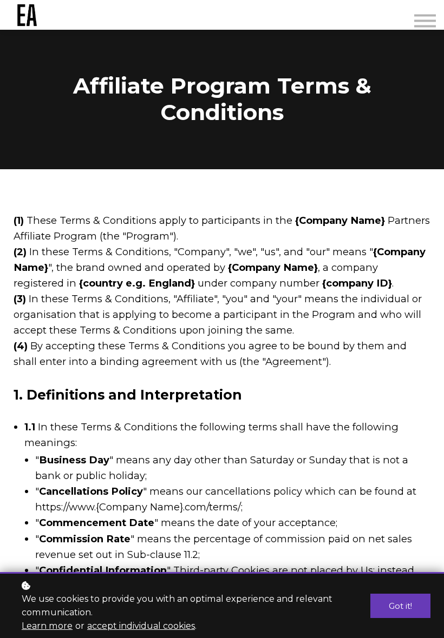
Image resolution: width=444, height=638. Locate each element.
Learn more (47, 625)
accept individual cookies (141, 625)
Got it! (400, 606)
